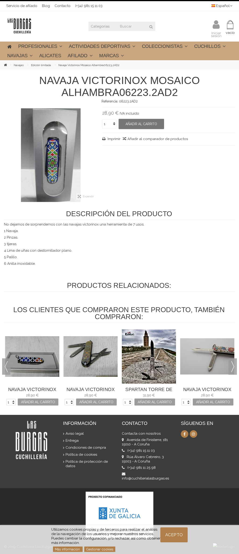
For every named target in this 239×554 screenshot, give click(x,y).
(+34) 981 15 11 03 (88, 6)
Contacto (62, 6)
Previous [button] (6, 366)
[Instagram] (193, 434)
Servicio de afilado (21, 6)
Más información (68, 549)
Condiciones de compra (86, 447)
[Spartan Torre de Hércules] (149, 356)
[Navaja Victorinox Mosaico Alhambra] (51, 155)
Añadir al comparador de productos (157, 139)
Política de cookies (81, 454)
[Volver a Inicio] (9, 65)
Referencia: (110, 101)
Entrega (72, 440)
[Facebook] (184, 434)
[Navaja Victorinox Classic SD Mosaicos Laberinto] (90, 356)
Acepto (174, 534)
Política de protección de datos (87, 463)
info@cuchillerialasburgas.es (145, 478)
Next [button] (232, 366)
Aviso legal (75, 433)
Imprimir (113, 139)
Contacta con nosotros (141, 433)
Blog (46, 6)
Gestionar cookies (99, 549)
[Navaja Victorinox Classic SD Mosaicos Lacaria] (32, 356)
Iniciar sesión (216, 34)
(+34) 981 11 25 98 (141, 468)
